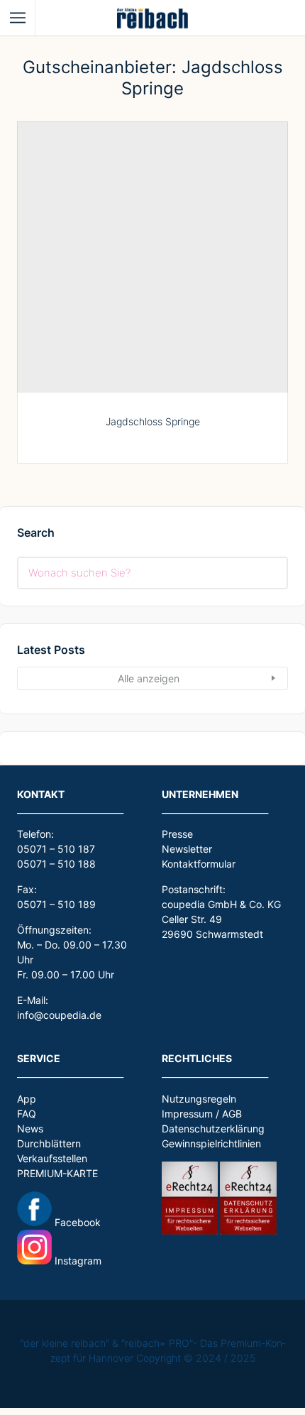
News (30, 1128)
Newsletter (187, 849)
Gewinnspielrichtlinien (211, 1143)
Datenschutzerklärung (213, 1128)
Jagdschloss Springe (153, 421)
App (26, 1099)
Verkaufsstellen (52, 1158)
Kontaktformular (198, 864)
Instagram (76, 1261)
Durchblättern (49, 1143)
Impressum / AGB (202, 1114)
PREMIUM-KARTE (57, 1173)
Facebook (76, 1222)
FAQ (26, 1114)
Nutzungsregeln (199, 1099)
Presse (177, 834)
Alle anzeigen (148, 678)
